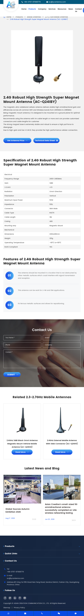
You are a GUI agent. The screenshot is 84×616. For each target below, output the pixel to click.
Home (23, 9)
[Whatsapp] (8, 613)
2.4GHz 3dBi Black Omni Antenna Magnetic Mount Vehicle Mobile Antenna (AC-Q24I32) (22, 444)
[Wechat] (59, 613)
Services (52, 9)
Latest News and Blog (41, 469)
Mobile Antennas (34, 17)
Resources (62, 9)
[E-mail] (25, 613)
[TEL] (42, 613)
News (70, 9)
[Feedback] (75, 613)
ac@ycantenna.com (57, 2)
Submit (12, 374)
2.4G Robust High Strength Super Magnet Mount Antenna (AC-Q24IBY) (39, 19)
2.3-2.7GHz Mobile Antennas (56, 17)
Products (32, 9)
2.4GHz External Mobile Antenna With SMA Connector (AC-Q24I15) (62, 442)
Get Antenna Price (17, 140)
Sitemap (6, 607)
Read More (22, 452)
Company (42, 9)
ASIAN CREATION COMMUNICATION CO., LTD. (32, 603)
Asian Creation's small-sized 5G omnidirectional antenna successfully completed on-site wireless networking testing (61, 509)
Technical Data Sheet (46, 140)
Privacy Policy (19, 607)
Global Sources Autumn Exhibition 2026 (18, 511)
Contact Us (78, 10)
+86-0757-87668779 (32, 2)
